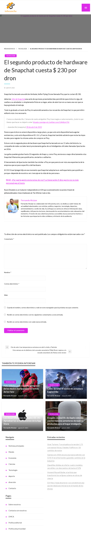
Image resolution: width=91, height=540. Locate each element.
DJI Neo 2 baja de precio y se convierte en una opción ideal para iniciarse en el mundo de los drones (65, 486)
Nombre (7, 272)
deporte (12, 476)
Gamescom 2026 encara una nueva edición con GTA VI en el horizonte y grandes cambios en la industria (66, 458)
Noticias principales (16, 446)
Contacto (12, 488)
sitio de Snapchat (18, 99)
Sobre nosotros (15, 504)
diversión (12, 482)
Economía (12, 458)
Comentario (9, 239)
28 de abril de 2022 (34, 127)
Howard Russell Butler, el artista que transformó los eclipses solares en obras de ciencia (64, 475)
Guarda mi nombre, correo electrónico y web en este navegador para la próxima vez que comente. (42, 308)
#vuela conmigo (39, 122)
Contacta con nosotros (18, 510)
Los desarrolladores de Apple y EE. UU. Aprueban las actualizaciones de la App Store (22, 421)
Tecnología (22, 48)
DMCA (11, 517)
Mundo (11, 452)
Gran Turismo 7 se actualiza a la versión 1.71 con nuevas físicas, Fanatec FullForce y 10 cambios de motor (65, 447)
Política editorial (15, 523)
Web (6, 295)
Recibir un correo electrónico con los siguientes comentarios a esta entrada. (35, 315)
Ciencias (12, 464)
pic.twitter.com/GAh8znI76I (57, 122)
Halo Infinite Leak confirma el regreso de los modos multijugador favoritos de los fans (22, 388)
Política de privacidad (17, 529)
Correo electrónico (11, 284)
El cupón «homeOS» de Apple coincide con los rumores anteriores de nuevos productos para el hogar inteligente (65, 421)
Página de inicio (9, 48)
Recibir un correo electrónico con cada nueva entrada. (27, 322)
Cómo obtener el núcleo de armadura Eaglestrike (65, 390)
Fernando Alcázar (10, 396)
